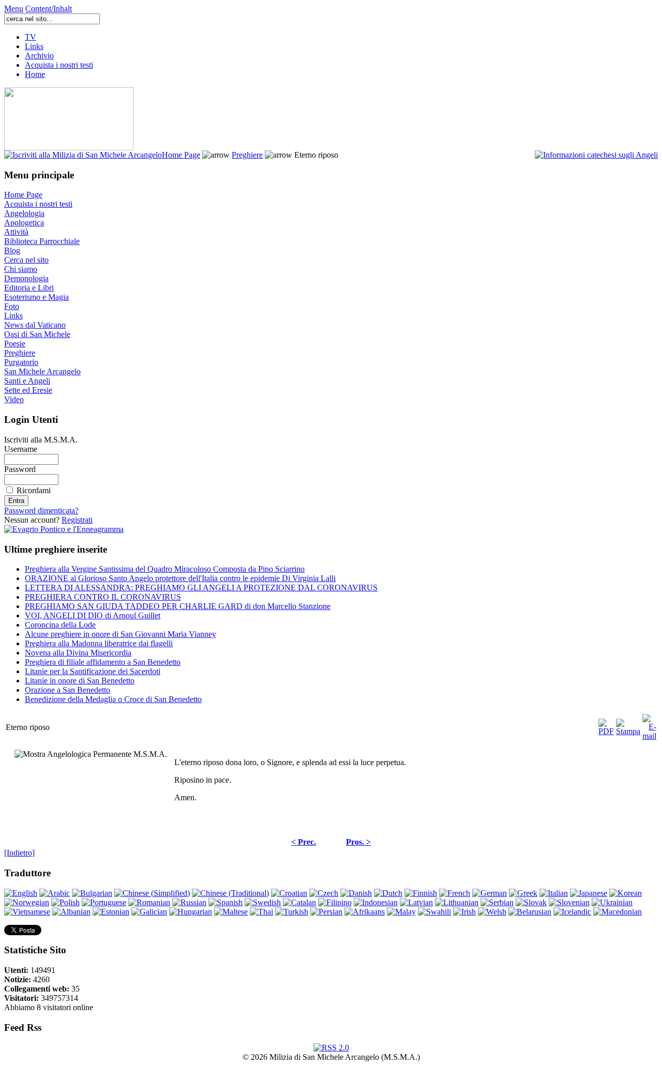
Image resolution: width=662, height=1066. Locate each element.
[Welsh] (492, 912)
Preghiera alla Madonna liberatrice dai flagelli (99, 643)
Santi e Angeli (27, 380)
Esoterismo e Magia (36, 297)
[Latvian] (416, 902)
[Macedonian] (617, 912)
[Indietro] (19, 852)
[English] (20, 893)
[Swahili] (434, 912)
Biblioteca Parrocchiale (42, 241)
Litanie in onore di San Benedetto (79, 680)
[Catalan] (299, 902)
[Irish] (464, 912)
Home (35, 74)
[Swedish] (263, 902)
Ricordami (34, 490)
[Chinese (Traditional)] (230, 893)
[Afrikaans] (364, 912)
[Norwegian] (26, 902)
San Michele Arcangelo (42, 371)
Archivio (39, 55)
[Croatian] (289, 893)
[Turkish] (291, 912)
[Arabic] (54, 893)
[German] (489, 893)
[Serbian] (497, 902)
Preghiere (247, 154)
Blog (12, 250)
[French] (454, 893)
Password (20, 469)
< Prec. (303, 841)
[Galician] (149, 912)
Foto (11, 306)
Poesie (14, 343)
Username (20, 449)
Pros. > (358, 841)
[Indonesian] (376, 902)
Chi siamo (20, 269)
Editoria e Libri (29, 287)
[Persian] (326, 912)
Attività (16, 231)
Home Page (181, 154)
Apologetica (24, 222)
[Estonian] (111, 912)
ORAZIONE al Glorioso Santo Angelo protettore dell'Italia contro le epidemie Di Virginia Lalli (180, 578)
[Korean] (625, 893)
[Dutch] (388, 893)
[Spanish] (225, 902)
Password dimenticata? (41, 510)
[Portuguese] (104, 902)
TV (30, 37)
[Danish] (356, 893)
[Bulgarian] (92, 893)
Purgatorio (21, 362)
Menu (13, 8)
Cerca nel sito (26, 259)
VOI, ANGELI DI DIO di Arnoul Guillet (92, 615)
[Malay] (401, 912)
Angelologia (24, 213)
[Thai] (261, 912)
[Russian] (189, 902)
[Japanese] (588, 893)
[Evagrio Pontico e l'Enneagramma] (64, 529)
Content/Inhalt (48, 8)
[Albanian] (71, 912)
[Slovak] (531, 902)
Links (34, 46)
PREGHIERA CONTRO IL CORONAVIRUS (103, 596)
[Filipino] (335, 902)
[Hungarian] (190, 912)
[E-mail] (649, 724)
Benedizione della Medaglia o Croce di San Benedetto (113, 699)
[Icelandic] (572, 912)
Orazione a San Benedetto (67, 690)
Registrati (77, 519)
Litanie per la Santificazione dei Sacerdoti (92, 671)
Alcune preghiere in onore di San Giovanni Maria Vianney (120, 634)
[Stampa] (628, 724)
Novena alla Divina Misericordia (78, 652)
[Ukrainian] (612, 902)
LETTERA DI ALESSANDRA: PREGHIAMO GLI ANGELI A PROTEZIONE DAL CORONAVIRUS (201, 587)
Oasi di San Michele (37, 334)
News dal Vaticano (35, 325)
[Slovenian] (569, 902)
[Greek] (523, 893)
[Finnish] (420, 893)
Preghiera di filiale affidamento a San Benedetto (102, 662)
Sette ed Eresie (28, 390)
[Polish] (65, 902)
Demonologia (26, 278)
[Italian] (553, 893)
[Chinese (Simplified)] (152, 893)
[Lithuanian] (456, 902)
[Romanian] (149, 902)
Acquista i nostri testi (59, 64)
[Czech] (323, 893)
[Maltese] (231, 912)
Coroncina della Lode (60, 624)
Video (14, 399)
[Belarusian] (529, 912)
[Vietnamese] (27, 912)
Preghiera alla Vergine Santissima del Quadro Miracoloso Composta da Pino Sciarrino (165, 569)
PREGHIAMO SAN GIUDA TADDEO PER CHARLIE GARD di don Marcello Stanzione (177, 606)
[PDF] (606, 724)
